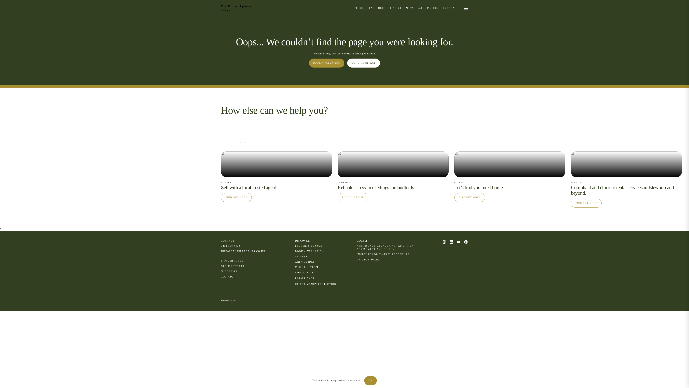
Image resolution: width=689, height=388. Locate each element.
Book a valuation (326, 63)
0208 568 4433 (230, 246)
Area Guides (305, 262)
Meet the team (306, 267)
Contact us (304, 272)
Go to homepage (363, 63)
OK (370, 380)
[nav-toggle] (465, 8)
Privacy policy (369, 259)
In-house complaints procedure (383, 254)
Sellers (301, 256)
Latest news (305, 278)
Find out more (236, 197)
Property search (309, 246)
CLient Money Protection (315, 284)
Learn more (353, 380)
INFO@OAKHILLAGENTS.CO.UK (243, 251)
